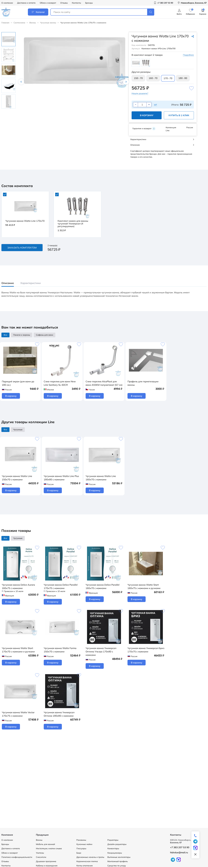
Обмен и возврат (48, 3)
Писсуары (81, 848)
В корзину (146, 115)
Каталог (40, 12)
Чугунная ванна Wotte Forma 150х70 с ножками (60, 650)
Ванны (32, 22)
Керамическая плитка (87, 861)
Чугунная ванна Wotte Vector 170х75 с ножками (18, 714)
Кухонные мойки (84, 844)
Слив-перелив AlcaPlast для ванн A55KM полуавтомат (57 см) (104, 383)
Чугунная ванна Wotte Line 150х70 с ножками (17, 478)
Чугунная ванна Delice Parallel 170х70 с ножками (61, 586)
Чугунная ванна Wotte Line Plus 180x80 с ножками (61, 478)
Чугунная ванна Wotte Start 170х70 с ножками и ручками (18, 650)
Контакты (76, 3)
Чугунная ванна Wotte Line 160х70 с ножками (101, 478)
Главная (5, 22)
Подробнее (188, 55)
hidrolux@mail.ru (179, 852)
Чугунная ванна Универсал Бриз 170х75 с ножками (145, 650)
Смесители (41, 857)
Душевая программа (46, 861)
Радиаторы (112, 840)
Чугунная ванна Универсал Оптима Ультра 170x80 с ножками (101, 651)
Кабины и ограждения (46, 865)
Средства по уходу (116, 865)
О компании (7, 3)
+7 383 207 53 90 (179, 847)
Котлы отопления (84, 865)
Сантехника (19, 22)
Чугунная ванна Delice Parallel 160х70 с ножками (102, 586)
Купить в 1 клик (179, 115)
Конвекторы (113, 848)
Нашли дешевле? (140, 93)
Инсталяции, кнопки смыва (49, 848)
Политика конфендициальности (16, 857)
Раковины (81, 840)
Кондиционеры (114, 853)
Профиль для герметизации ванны (142, 383)
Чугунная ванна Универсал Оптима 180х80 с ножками (59, 714)
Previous (21, 82)
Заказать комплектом (22, 247)
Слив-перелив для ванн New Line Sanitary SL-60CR (60, 383)
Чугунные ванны (48, 22)
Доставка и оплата (26, 3)
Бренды (89, 3)
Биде (78, 853)
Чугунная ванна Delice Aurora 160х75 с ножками (18, 586)
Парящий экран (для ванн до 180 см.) (18, 383)
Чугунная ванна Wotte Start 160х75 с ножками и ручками (143, 586)
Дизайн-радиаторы (116, 844)
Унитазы (40, 853)
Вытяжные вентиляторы (118, 857)
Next (126, 82)
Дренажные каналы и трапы (90, 857)
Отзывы (64, 3)
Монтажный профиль (117, 861)
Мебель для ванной (45, 844)
